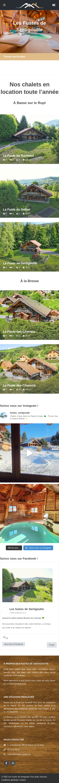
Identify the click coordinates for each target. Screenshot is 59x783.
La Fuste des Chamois (19, 385)
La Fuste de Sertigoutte (20, 263)
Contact (22, 780)
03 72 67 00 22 (13, 750)
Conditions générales (10, 780)
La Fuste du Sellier (16, 209)
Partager (52, 645)
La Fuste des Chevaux (19, 331)
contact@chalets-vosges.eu (19, 754)
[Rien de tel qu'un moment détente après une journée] (29, 513)
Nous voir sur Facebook (13, 644)
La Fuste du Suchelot (18, 155)
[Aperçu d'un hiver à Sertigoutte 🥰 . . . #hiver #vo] (29, 452)
